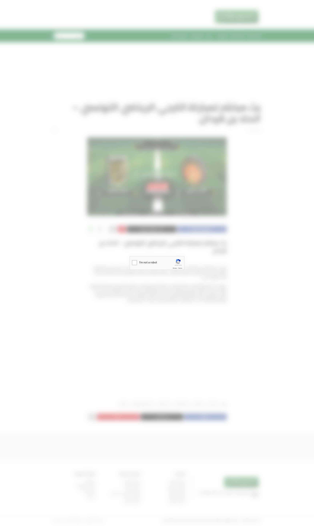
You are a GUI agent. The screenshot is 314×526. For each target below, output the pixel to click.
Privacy (175, 268)
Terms (180, 268)
